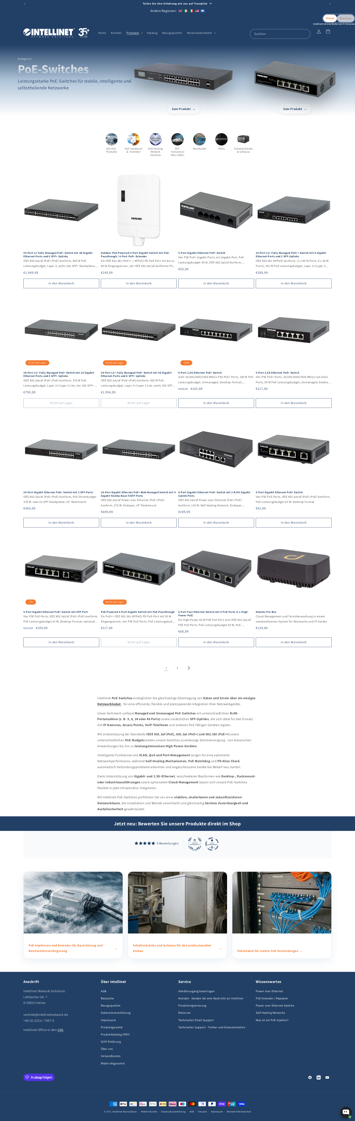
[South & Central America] (203, 11)
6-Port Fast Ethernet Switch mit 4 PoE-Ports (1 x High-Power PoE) (213, 613)
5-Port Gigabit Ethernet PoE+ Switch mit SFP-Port (55, 612)
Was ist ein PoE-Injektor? (272, 1020)
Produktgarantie (112, 1027)
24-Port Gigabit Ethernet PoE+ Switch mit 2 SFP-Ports (58, 492)
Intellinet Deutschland (124, 1111)
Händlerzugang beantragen (196, 991)
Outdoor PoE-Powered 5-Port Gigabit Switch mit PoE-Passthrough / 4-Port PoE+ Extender (135, 254)
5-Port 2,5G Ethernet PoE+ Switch (277, 372)
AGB (103, 991)
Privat (330, 18)
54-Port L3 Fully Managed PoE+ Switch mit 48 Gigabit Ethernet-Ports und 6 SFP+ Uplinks (58, 254)
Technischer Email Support (196, 1020)
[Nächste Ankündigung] (330, 4)
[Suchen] (305, 33)
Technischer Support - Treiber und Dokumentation (211, 1027)
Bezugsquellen (111, 1005)
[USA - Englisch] (197, 11)
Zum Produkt (181, 109)
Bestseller (107, 998)
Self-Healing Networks (270, 1013)
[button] (134, 33)
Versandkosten (111, 1056)
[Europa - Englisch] (180, 11)
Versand (202, 1111)
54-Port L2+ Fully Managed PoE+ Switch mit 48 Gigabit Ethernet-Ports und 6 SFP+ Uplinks (136, 374)
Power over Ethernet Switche (275, 1005)
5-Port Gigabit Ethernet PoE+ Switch (201, 253)
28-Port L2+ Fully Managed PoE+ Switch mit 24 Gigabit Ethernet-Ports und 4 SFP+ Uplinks (58, 374)
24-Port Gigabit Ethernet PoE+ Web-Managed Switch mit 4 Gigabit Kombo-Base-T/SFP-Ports (138, 494)
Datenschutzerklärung (116, 1013)
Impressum (108, 1020)
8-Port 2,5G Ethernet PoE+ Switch (200, 372)
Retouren (184, 1013)
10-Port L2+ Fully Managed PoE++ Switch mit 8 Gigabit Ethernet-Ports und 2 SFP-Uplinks (291, 254)
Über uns (107, 1049)
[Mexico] (191, 11)
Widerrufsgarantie (113, 1063)
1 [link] (166, 668)
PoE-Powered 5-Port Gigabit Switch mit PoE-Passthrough (138, 612)
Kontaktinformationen (239, 1111)
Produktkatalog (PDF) (115, 1034)
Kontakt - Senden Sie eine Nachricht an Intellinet (210, 998)
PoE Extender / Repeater (272, 998)
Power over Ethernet (269, 991)
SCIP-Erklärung (111, 1041)
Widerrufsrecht (149, 1111)
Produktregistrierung (192, 1005)
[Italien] (186, 11)
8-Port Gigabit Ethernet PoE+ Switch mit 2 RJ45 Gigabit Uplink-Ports (214, 494)
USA (60, 1030)
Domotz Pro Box (266, 612)
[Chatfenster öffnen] (346, 1112)
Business (346, 18)
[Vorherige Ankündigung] (24, 4)
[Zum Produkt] (183, 76)
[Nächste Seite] (188, 668)
